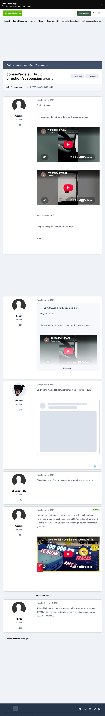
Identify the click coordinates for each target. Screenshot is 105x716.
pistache (19, 400)
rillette (19, 619)
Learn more (5, 4)
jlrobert (19, 316)
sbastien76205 (19, 491)
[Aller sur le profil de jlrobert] (19, 305)
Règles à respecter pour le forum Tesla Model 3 (27, 65)
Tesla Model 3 (47, 87)
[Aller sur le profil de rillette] (19, 608)
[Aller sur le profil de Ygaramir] (7, 87)
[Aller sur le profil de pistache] (19, 390)
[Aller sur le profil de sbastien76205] (19, 480)
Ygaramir (18, 87)
